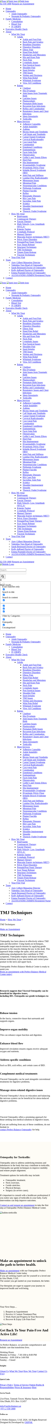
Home (3, 919)
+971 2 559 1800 (7, 1408)
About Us (4, 1371)
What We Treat (16, 1371)
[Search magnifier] (2, 576)
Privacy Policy (6, 1385)
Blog (34, 1387)
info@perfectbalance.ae (10, 1406)
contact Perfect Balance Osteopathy (16, 1129)
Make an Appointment (10, 929)
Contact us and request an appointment (17, 1205)
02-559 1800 (5, 4)
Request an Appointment (23, 4)
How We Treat (14, 919)
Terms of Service (21, 1385)
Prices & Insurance (23, 1387)
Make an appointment (9, 1270)
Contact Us (42, 1371)
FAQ (2, 1374)
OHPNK (29, 1422)
